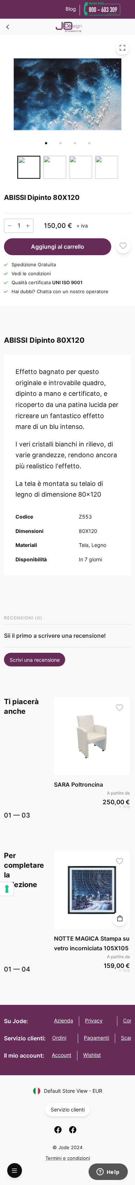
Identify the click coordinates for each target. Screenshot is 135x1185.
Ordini (59, 1038)
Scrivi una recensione (35, 660)
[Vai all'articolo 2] (60, 143)
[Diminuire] (10, 225)
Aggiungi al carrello (57, 246)
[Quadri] (8, 27)
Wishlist (92, 1055)
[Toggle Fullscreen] (122, 48)
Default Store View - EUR (73, 1091)
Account (61, 1055)
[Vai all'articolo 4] (89, 143)
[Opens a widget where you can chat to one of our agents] (108, 1172)
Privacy (94, 1020)
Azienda (63, 1020)
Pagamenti (96, 1038)
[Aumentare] (28, 225)
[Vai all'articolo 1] (46, 143)
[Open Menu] (14, 1170)
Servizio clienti (68, 1109)
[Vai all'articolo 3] (75, 143)
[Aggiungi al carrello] (119, 919)
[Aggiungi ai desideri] (123, 245)
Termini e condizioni (67, 1158)
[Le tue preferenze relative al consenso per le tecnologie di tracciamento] (7, 889)
